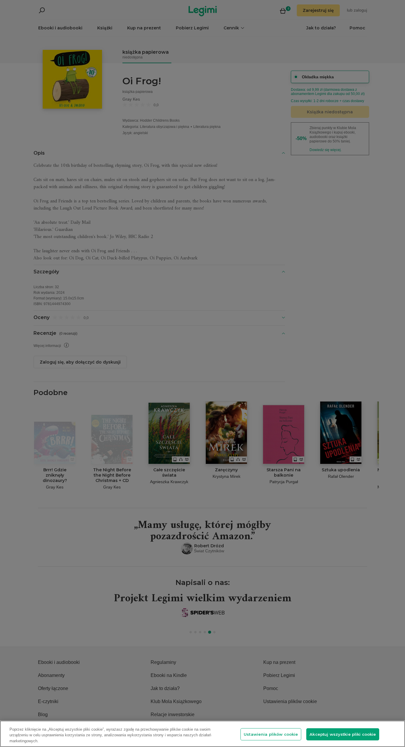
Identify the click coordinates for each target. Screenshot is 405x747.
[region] (202, 734)
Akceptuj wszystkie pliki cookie (343, 734)
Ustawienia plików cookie (271, 734)
